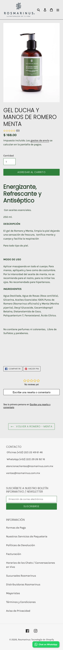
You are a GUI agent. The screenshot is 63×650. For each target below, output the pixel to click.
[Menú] (58, 9)
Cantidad (8, 155)
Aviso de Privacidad (18, 610)
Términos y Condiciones (21, 602)
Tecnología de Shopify (42, 639)
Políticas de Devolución (20, 545)
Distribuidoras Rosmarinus (23, 584)
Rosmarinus (24, 639)
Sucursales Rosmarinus (21, 575)
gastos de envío (40, 140)
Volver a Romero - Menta (33, 426)
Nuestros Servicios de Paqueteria (26, 536)
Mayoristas (13, 593)
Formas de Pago (16, 527)
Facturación (13, 554)
